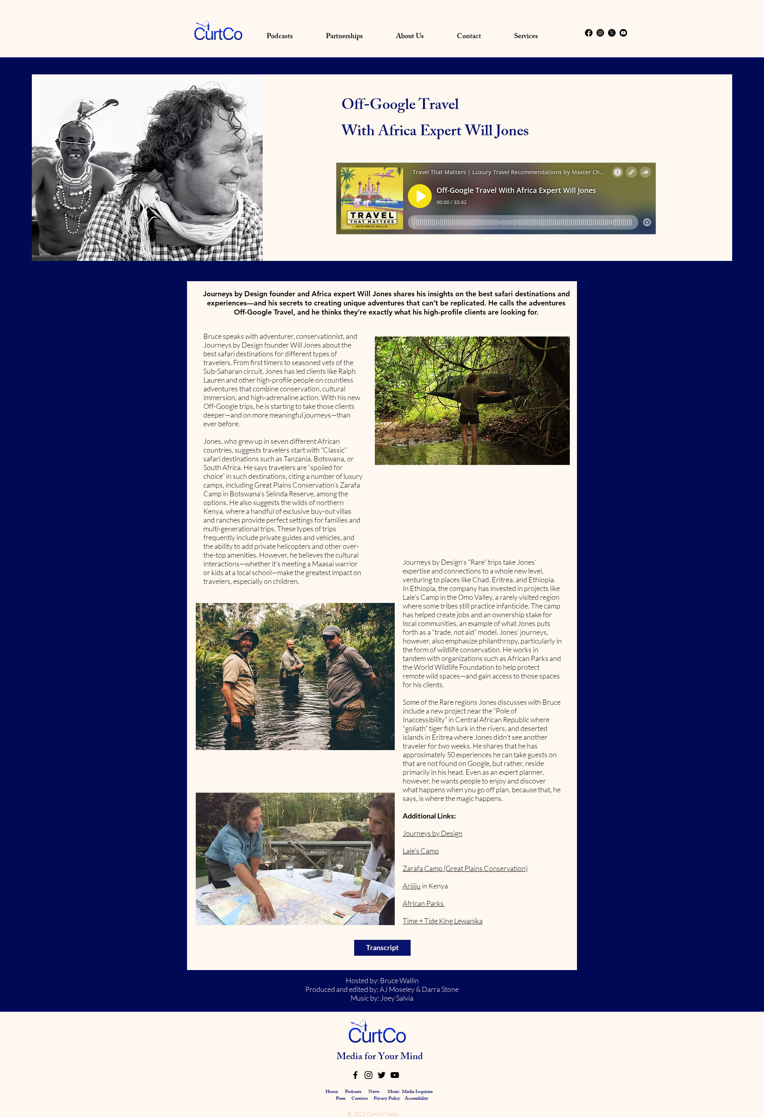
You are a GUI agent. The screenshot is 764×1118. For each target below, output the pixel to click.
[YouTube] (395, 1075)
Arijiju (412, 885)
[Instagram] (600, 33)
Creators (359, 1099)
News (373, 1092)
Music (394, 1092)
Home (331, 1092)
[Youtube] (623, 33)
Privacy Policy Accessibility (401, 1099)
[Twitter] (381, 1075)
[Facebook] (588, 33)
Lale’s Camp (421, 850)
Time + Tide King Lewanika (443, 920)
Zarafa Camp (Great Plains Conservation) (465, 868)
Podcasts (353, 1092)
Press (341, 1099)
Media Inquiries (417, 1092)
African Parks (424, 903)
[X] (612, 33)
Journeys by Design (432, 833)
